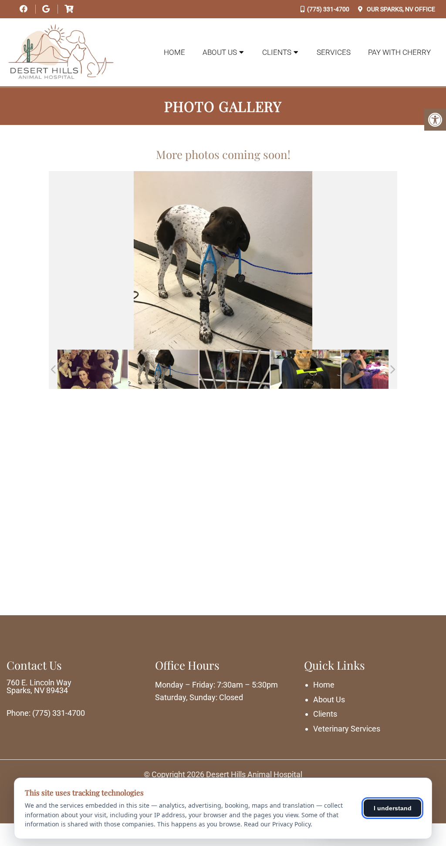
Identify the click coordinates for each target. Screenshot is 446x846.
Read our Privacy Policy (277, 824)
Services (334, 52)
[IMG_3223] (163, 369)
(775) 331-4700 (328, 9)
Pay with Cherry (399, 52)
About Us (220, 52)
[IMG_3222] (305, 369)
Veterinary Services (346, 728)
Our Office (400, 9)
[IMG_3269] (92, 369)
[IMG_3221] (376, 369)
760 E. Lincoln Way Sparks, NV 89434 (39, 686)
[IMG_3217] (234, 369)
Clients (276, 52)
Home (174, 52)
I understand (393, 808)
